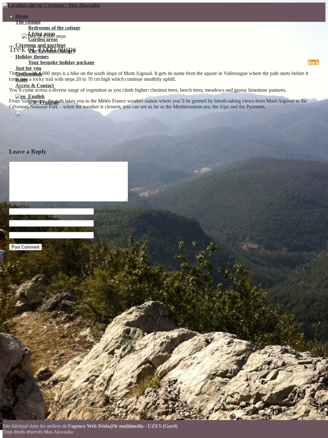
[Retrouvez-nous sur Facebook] (19, 117)
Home (21, 16)
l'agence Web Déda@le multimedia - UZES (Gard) (122, 426)
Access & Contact (34, 85)
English (35, 96)
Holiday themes (32, 56)
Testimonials (28, 74)
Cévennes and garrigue (40, 45)
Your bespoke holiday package (61, 62)
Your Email (105, 223)
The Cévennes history (51, 51)
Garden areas (43, 39)
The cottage (28, 22)
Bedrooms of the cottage (54, 27)
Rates (21, 79)
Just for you (28, 68)
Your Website (107, 235)
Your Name (105, 211)
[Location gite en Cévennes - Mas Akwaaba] (51, 5)
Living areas (41, 33)
